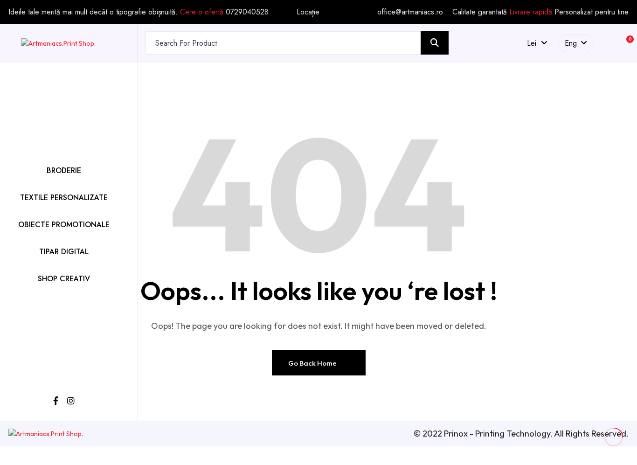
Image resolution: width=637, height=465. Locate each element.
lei (534, 43)
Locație (308, 12)
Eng (571, 43)
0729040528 (247, 12)
